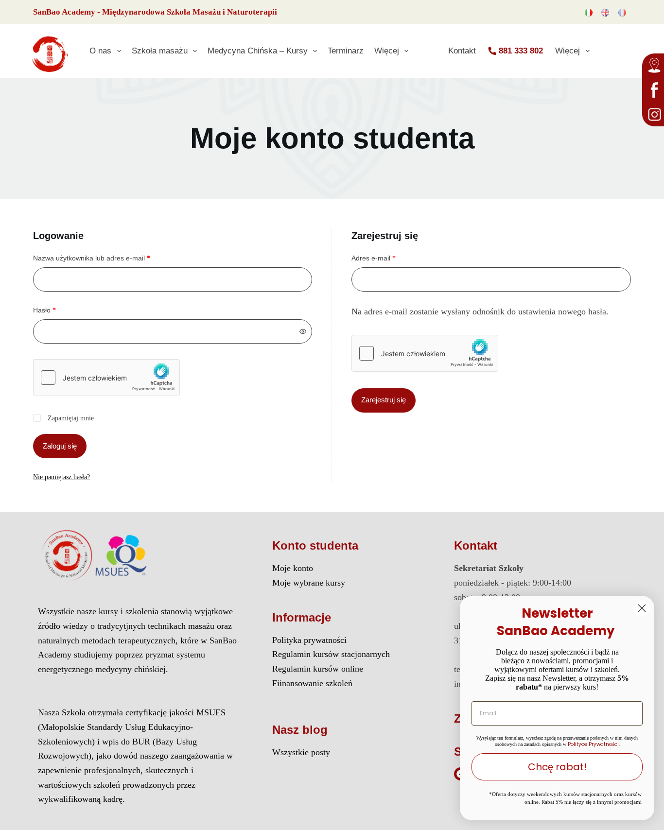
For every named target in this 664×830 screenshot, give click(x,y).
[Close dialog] (641, 608)
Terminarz (346, 50)
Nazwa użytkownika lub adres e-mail (106, 257)
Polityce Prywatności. (594, 744)
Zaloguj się (60, 446)
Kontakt (462, 50)
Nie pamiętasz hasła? (61, 477)
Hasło (59, 309)
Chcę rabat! (557, 767)
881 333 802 (521, 50)
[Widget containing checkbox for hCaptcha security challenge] (106, 377)
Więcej (386, 50)
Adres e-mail (388, 257)
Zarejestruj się (383, 400)
